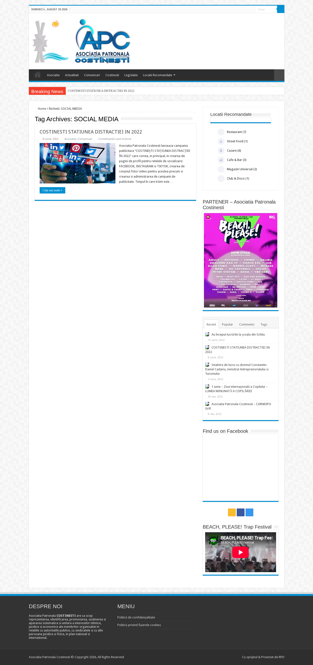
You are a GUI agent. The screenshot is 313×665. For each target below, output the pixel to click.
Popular (227, 324)
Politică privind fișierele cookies (139, 625)
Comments (246, 324)
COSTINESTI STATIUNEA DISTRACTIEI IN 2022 (101, 91)
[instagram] (251, 9)
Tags (263, 324)
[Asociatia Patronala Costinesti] (83, 40)
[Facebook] (247, 9)
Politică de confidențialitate (136, 617)
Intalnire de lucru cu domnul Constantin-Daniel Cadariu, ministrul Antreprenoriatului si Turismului (236, 369)
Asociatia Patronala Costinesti (37, 74)
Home (41, 108)
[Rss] (242, 9)
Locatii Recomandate (157, 75)
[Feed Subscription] (194, 119)
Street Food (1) (237, 141)
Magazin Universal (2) (242, 169)
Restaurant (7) (236, 132)
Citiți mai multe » (52, 190)
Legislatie (131, 75)
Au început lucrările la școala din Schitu (238, 334)
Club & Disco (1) (238, 178)
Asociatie (53, 75)
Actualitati (72, 75)
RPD (281, 657)
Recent (211, 324)
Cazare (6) (234, 150)
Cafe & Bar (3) (236, 160)
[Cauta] (280, 9)
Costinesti (112, 75)
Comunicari (92, 75)
